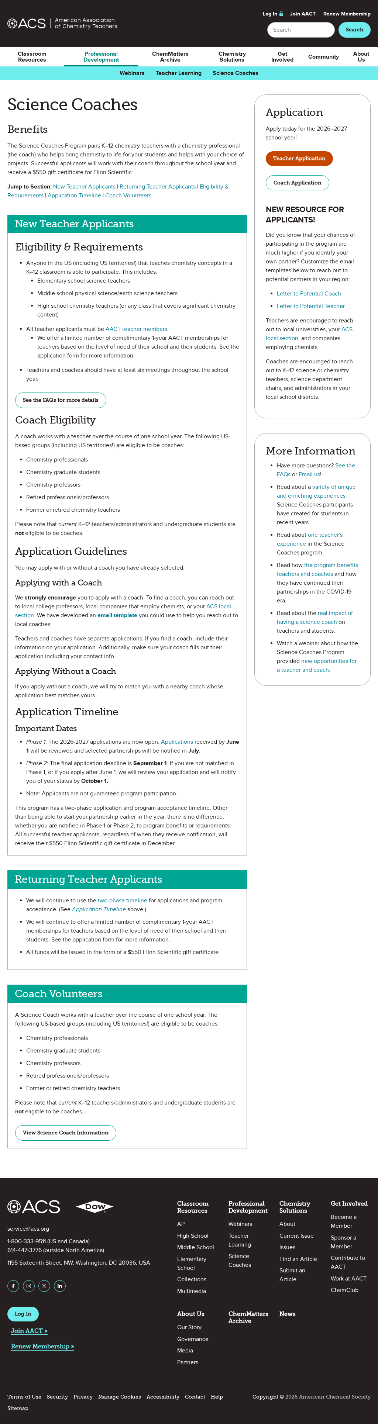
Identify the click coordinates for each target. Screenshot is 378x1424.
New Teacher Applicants (84, 186)
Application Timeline (74, 195)
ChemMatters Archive (170, 56)
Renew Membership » (42, 1346)
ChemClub (344, 1290)
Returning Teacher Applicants (158, 186)
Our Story (189, 1327)
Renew (347, 14)
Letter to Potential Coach (309, 293)
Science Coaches (235, 73)
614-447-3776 (24, 1250)
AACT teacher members (136, 329)
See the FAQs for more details (61, 400)
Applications (178, 742)
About (287, 1224)
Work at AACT (349, 1278)
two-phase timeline (122, 900)
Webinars (132, 73)
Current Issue (296, 1236)
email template (117, 615)
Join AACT (303, 14)
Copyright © (268, 1397)
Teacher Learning (179, 73)
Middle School (195, 1247)
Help (217, 1397)
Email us (309, 474)
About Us (361, 56)
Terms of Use (24, 1397)
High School (193, 1236)
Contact (195, 1397)
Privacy (83, 1397)
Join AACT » (29, 1330)
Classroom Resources (32, 56)
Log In (270, 14)
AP (181, 1224)
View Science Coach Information (66, 1133)
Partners (187, 1362)
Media (185, 1350)
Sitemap (17, 1408)
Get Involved (282, 56)
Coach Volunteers (128, 195)
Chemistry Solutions (232, 56)
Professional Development (101, 56)
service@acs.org (28, 1229)
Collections (191, 1279)
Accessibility (163, 1397)
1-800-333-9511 (26, 1241)
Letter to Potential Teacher (311, 306)
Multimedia (191, 1291)
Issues (287, 1247)
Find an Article (298, 1259)
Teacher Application (299, 158)
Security (57, 1397)
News (287, 1313)
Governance (193, 1339)
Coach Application (298, 183)
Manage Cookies (119, 1397)
